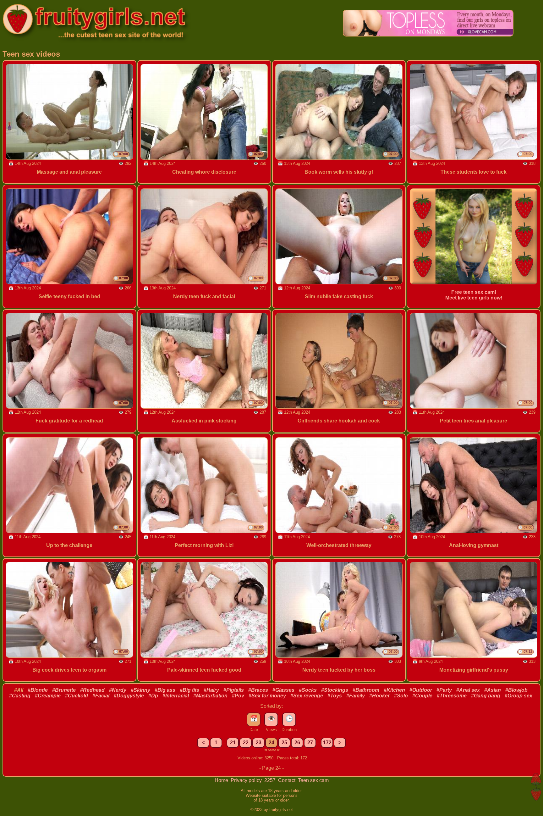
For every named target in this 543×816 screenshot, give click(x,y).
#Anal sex (468, 690)
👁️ (271, 718)
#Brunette (64, 690)
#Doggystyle (129, 695)
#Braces (258, 690)
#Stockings (334, 690)
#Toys (334, 695)
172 (327, 742)
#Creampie (48, 695)
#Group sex (518, 695)
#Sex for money (267, 695)
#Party (444, 690)
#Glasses (283, 690)
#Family (355, 695)
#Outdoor (420, 690)
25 (284, 742)
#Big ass (165, 690)
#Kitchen (394, 690)
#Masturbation (210, 695)
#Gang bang (485, 695)
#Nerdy (117, 690)
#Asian (492, 690)
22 (246, 742)
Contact (287, 780)
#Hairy (211, 690)
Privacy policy (247, 780)
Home (222, 780)
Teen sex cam (313, 780)
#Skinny (140, 690)
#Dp (153, 695)
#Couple (422, 695)
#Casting (19, 695)
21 (233, 742)
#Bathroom (366, 690)
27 (310, 742)
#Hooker (379, 695)
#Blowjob (516, 690)
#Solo (401, 695)
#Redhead (92, 690)
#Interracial (175, 695)
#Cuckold (76, 695)
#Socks (308, 690)
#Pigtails (233, 690)
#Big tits (189, 690)
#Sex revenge (306, 695)
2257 (270, 780)
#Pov (238, 695)
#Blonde (38, 690)
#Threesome (452, 695)
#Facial (100, 695)
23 (258, 742)
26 (297, 742)
